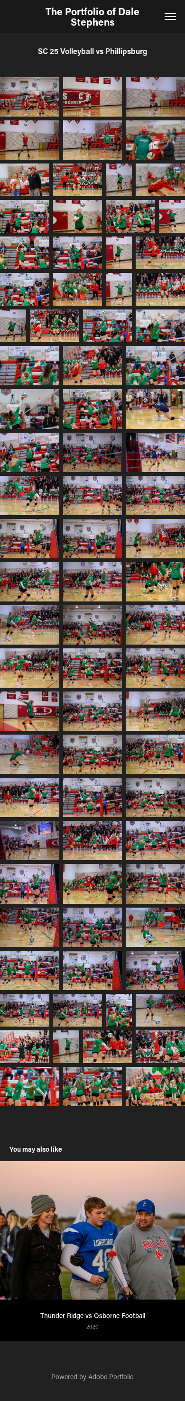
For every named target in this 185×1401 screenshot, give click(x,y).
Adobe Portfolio (111, 1376)
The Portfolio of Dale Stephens (94, 16)
